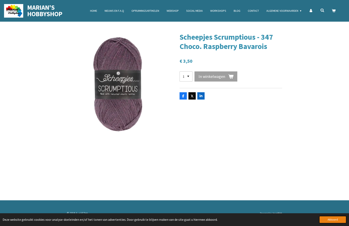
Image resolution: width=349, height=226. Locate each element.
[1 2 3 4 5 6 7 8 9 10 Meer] (186, 76)
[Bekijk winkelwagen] (333, 11)
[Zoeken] (322, 10)
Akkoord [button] (333, 219)
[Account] (311, 11)
